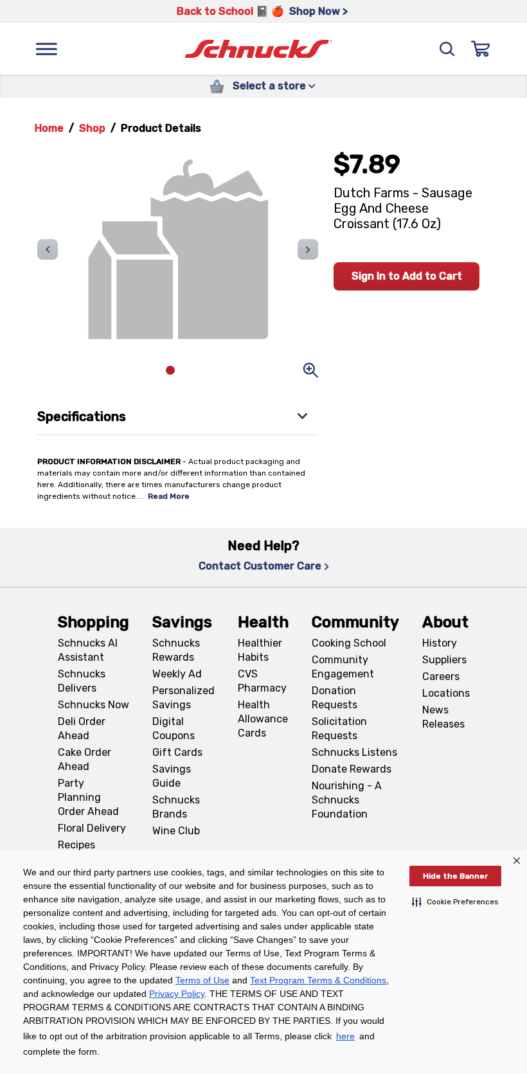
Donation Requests (334, 698)
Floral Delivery (92, 828)
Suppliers (444, 660)
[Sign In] (481, 49)
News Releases (443, 717)
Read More (169, 496)
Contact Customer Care (260, 566)
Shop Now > (318, 11)
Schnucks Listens (354, 752)
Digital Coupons (173, 728)
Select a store (269, 86)
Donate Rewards (351, 769)
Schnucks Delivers (81, 681)
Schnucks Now (93, 705)
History (439, 643)
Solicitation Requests (339, 728)
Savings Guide (171, 776)
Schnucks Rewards (176, 650)
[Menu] (46, 49)
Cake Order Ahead (84, 759)
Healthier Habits (260, 650)
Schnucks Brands (176, 807)
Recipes (76, 845)
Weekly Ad (177, 674)
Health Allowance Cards (263, 719)
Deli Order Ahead (81, 728)
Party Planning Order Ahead (88, 797)
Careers (441, 676)
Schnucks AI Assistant (88, 650)
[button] (455, 901)
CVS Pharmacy (262, 681)
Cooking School (349, 643)
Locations (446, 693)
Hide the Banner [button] (455, 876)
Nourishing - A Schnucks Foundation (347, 800)
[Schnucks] (258, 49)
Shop (92, 128)
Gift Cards (177, 752)
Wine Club (176, 831)
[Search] (447, 49)
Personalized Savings (183, 698)
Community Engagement (343, 667)
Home (49, 128)
